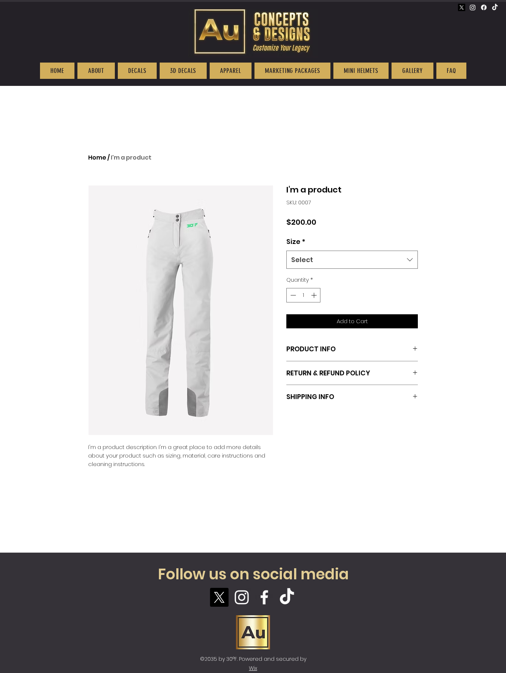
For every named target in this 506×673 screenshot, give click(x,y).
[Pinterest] (461, 7)
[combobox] (352, 260)
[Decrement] (292, 295)
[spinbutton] (303, 295)
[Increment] (315, 295)
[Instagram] (472, 7)
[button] (95, 71)
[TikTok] (495, 7)
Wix (253, 668)
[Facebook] (483, 7)
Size (295, 241)
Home (97, 157)
